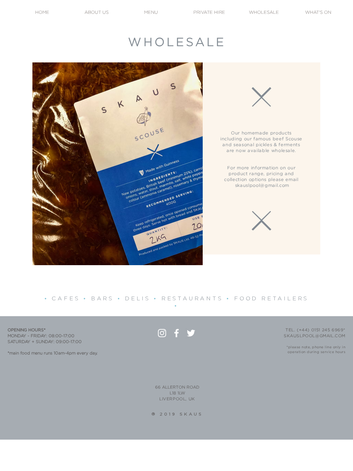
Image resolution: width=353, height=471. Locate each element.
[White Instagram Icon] (162, 333)
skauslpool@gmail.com (262, 186)
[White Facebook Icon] (176, 333)
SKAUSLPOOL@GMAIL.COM (314, 336)
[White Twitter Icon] (190, 333)
